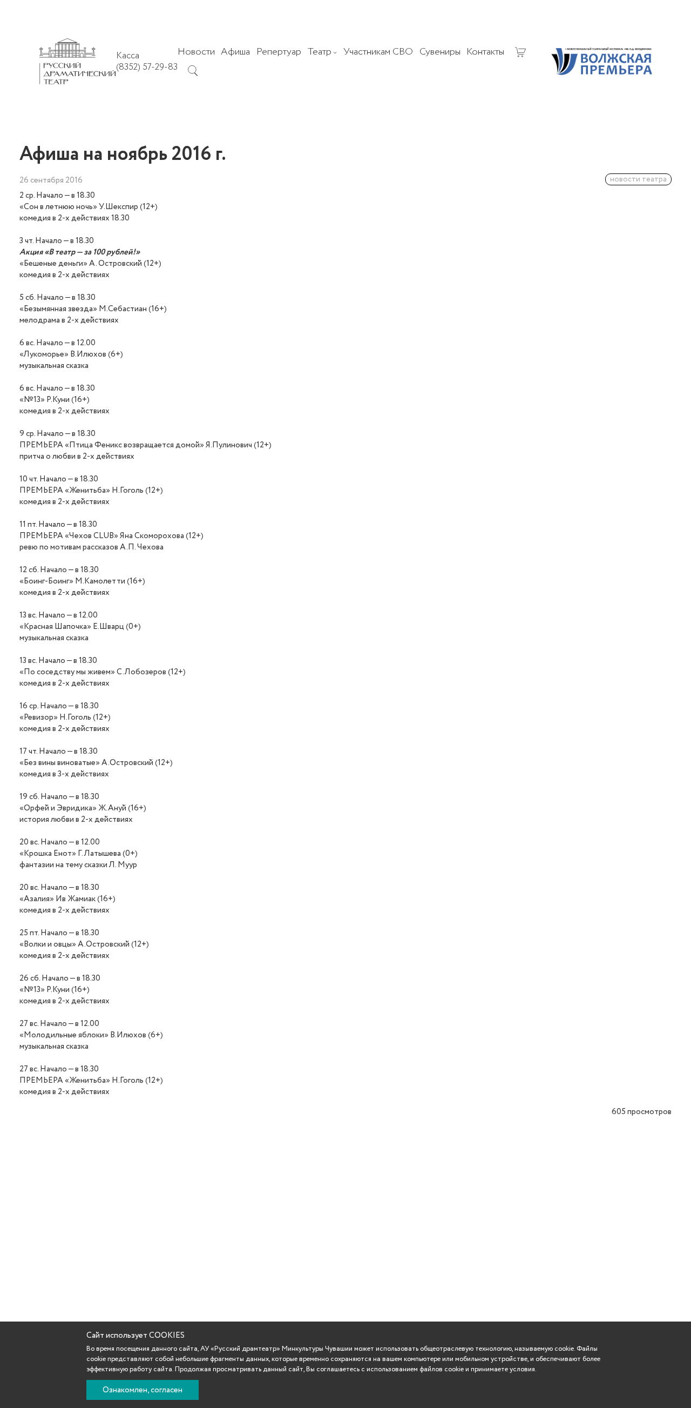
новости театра (638, 179)
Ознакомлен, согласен (142, 1390)
